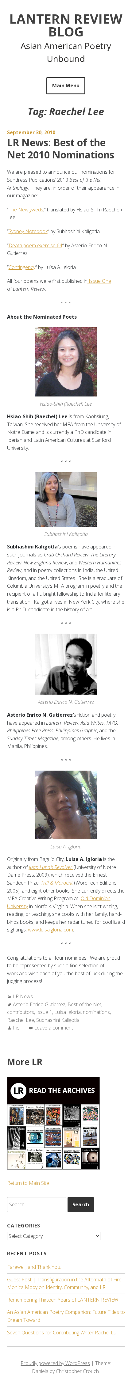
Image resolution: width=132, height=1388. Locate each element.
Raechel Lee (20, 1020)
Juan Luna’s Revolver (50, 867)
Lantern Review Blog (65, 25)
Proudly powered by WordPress (55, 1363)
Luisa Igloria (67, 1012)
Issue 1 (44, 1012)
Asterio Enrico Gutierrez (39, 1004)
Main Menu (66, 85)
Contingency (22, 267)
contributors (20, 1012)
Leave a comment (53, 1027)
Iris (16, 1027)
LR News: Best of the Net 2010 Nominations (60, 148)
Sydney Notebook (28, 231)
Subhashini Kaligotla (58, 1020)
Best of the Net (84, 1004)
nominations (96, 1012)
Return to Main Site (28, 1183)
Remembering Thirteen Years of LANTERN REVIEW (62, 1299)
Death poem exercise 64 (35, 245)
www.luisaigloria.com (50, 929)
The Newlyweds (26, 209)
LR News (23, 996)
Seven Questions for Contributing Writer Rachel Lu (61, 1332)
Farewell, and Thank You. (34, 1267)
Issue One (99, 281)
